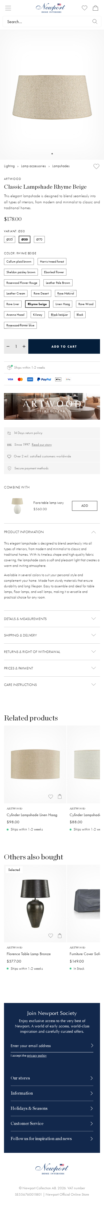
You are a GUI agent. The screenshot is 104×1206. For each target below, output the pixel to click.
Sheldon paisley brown (20, 272)
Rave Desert (41, 293)
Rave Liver (12, 304)
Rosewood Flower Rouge (21, 283)
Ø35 (9, 239)
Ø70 (39, 239)
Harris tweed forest (52, 261)
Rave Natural (65, 293)
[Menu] (8, 8)
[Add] (96, 166)
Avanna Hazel (15, 315)
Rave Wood (85, 304)
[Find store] (95, 21)
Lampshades (61, 166)
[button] (52, 532)
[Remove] (8, 346)
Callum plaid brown (18, 261)
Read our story (42, 444)
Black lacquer (59, 315)
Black (80, 315)
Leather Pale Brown (58, 283)
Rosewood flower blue (20, 325)
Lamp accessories (33, 166)
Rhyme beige (37, 304)
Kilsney (37, 315)
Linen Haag (62, 304)
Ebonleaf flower (54, 272)
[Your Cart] (95, 8)
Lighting (9, 166)
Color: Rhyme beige (20, 253)
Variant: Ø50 (14, 231)
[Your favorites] (84, 8)
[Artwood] (52, 406)
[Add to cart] (59, 796)
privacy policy (37, 1056)
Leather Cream (15, 293)
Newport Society (57, 1013)
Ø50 (24, 239)
